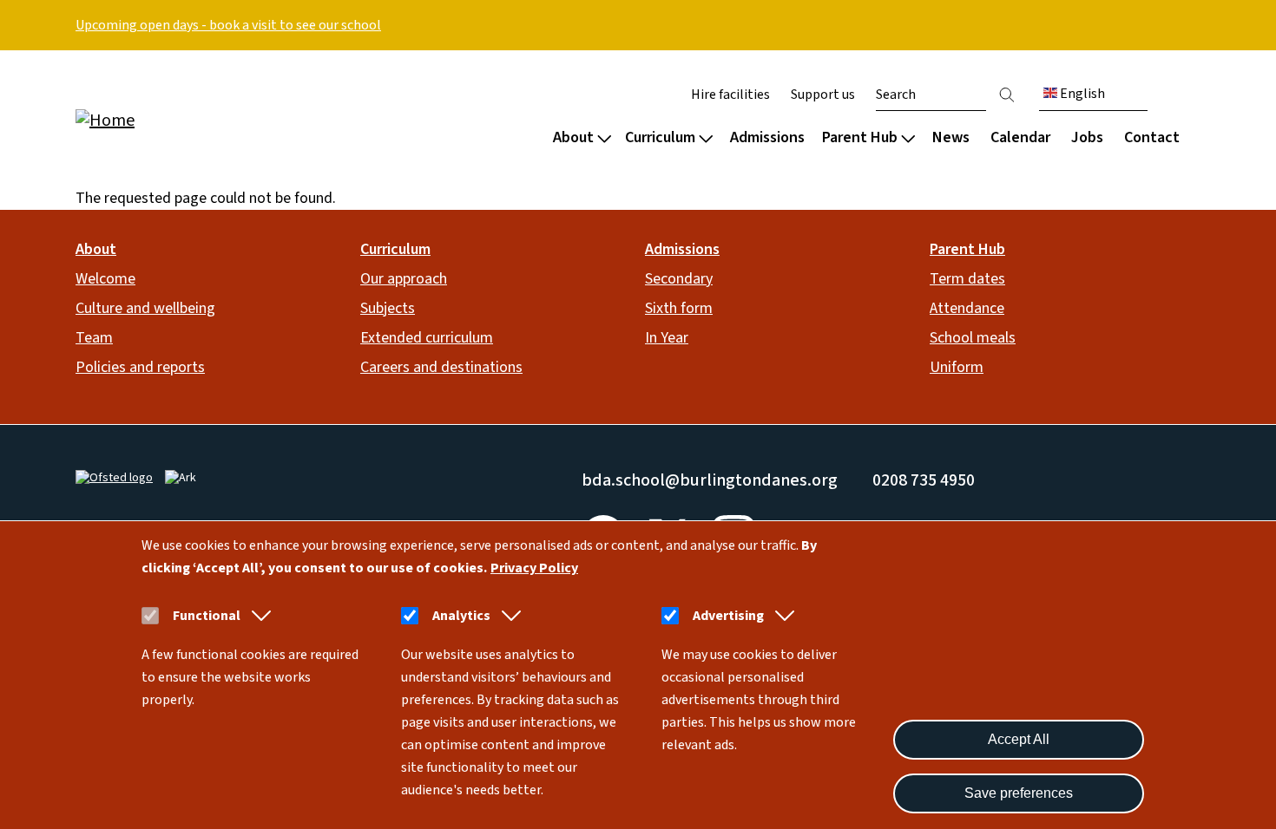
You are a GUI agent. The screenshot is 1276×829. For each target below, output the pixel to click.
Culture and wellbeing (145, 308)
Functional (206, 615)
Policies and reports (140, 367)
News (951, 137)
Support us (823, 94)
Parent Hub (860, 137)
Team (94, 338)
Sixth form (679, 308)
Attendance (967, 308)
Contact (1152, 137)
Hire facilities (730, 94)
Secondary (679, 279)
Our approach (403, 279)
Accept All (1018, 739)
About (573, 137)
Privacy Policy (534, 568)
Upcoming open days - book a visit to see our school (228, 25)
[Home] (187, 119)
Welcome (105, 279)
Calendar (1020, 137)
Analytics (461, 615)
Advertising (728, 615)
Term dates (967, 279)
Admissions (767, 137)
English (1081, 93)
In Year (666, 338)
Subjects (387, 308)
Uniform (956, 367)
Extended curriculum (426, 338)
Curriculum (660, 137)
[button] (257, 616)
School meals (973, 338)
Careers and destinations (441, 367)
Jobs (1087, 137)
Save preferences (1018, 793)
